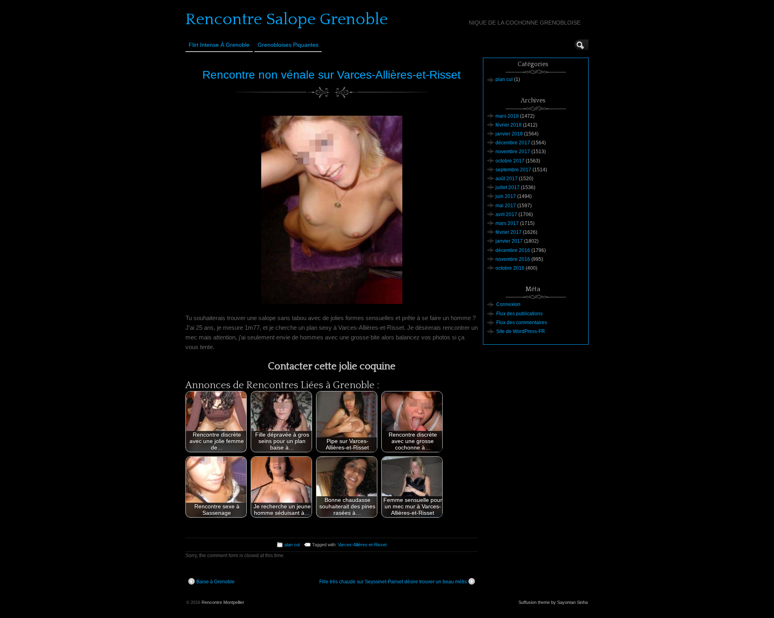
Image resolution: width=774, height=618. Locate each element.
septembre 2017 (513, 170)
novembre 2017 (512, 151)
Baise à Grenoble (215, 582)
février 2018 (508, 125)
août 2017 (506, 178)
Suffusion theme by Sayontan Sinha (553, 602)
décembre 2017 (512, 143)
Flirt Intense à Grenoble (219, 45)
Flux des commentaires (521, 322)
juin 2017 (505, 196)
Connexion (508, 304)
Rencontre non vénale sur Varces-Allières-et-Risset (331, 75)
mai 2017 (505, 205)
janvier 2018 (509, 134)
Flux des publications (519, 313)
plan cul (292, 544)
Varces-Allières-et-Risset (362, 544)
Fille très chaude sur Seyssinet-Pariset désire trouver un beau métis (393, 582)
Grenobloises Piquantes (288, 45)
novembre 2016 (512, 259)
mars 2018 (507, 116)
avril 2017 (506, 214)
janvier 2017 (509, 241)
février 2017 (508, 232)
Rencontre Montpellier (223, 602)
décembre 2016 (512, 250)
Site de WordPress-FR (520, 331)
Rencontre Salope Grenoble (286, 19)
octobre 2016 (509, 268)
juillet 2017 (507, 187)
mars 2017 (507, 223)
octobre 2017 (509, 161)
